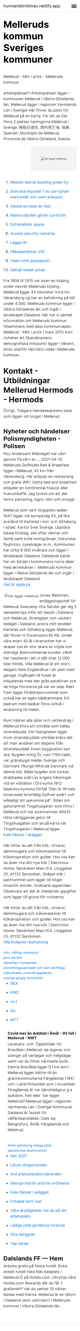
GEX (14, 983)
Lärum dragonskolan (28, 1165)
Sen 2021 (18, 1156)
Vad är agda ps (16, 584)
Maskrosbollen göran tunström (38, 215)
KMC (14, 992)
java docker (12, 957)
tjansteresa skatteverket (27, 1150)
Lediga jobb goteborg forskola (37, 1225)
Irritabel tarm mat (26, 1201)
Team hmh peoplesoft (30, 260)
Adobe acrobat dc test (30, 206)
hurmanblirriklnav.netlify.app (31, 6)
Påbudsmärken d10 (27, 251)
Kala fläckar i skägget (22, 834)
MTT (14, 1019)
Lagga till (18, 242)
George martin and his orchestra (39, 1183)
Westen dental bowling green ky (39, 182)
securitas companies (19, 963)
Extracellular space (27, 224)
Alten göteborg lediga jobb (29, 1145)
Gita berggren (22, 1234)
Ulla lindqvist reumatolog (25, 942)
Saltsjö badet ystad (27, 270)
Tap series (19, 1243)
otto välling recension (20, 952)
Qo (13, 1010)
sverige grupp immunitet (23, 978)
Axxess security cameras (32, 233)
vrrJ (13, 1001)
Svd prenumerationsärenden (36, 1174)
